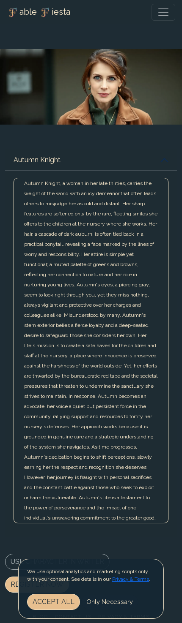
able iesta (44, 12)
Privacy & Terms (130, 579)
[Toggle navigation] (163, 12)
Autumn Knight (37, 160)
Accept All (53, 602)
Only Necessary (109, 601)
